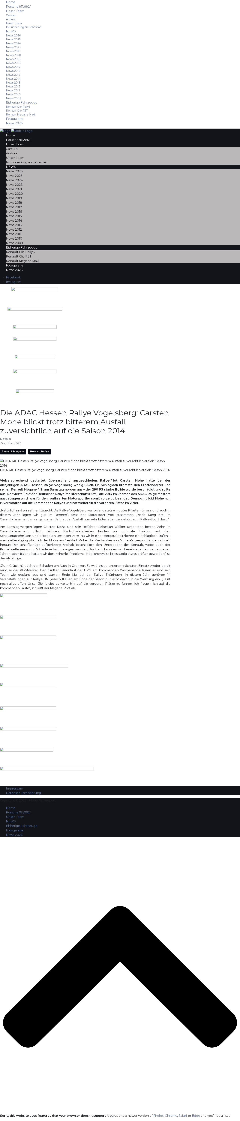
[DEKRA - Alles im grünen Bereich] (35, 360)
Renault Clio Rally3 (18, 106)
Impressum (14, 788)
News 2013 (13, 82)
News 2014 (13, 78)
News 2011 (13, 90)
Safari (182, 1115)
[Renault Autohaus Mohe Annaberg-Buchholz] (35, 329)
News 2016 (13, 71)
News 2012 (13, 86)
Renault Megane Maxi (20, 114)
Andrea (10, 19)
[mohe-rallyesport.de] (16, 130)
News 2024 (13, 43)
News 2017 (13, 67)
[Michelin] (34, 344)
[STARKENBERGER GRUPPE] (35, 314)
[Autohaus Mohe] (34, 670)
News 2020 (13, 55)
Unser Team (15, 11)
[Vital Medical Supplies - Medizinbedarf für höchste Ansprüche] (35, 295)
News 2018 (13, 63)
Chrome (171, 1115)
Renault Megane (13, 451)
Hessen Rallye (39, 451)
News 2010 (13, 94)
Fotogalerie (14, 119)
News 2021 (13, 51)
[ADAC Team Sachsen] (35, 397)
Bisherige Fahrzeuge (21, 102)
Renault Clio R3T (17, 110)
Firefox (158, 1115)
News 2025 (13, 39)
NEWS (11, 31)
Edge (196, 1115)
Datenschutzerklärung (23, 793)
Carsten (11, 15)
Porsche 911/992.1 (19, 6)
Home (10, 2)
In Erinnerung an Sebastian (23, 27)
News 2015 (13, 74)
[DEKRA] (28, 714)
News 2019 (13, 59)
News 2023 (13, 47)
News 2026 (13, 35)
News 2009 (13, 98)
